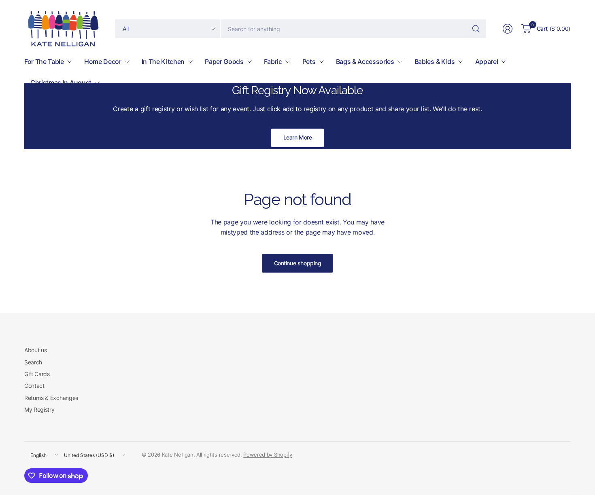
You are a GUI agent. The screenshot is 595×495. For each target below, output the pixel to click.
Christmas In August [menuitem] (60, 82)
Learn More (297, 137)
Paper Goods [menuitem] (224, 61)
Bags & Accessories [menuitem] (365, 61)
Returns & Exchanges (51, 397)
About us (35, 350)
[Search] (476, 28)
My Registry (39, 409)
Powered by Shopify (267, 454)
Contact (34, 385)
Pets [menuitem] (309, 61)
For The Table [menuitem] (44, 61)
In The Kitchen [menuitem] (163, 61)
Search (33, 362)
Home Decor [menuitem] (102, 61)
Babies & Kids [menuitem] (434, 61)
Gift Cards (37, 373)
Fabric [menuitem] (273, 61)
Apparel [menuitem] (486, 61)
